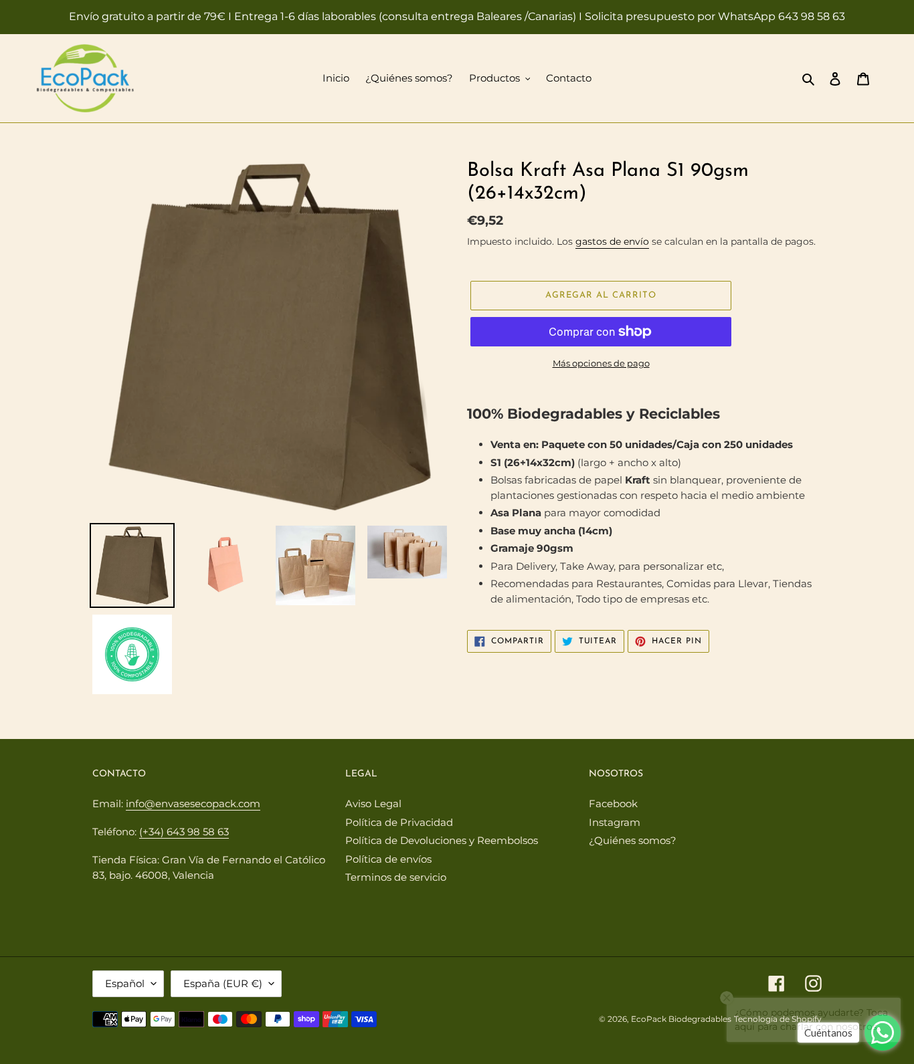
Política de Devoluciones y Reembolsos (441, 840)
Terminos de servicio (395, 877)
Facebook (613, 803)
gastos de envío (612, 241)
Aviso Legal (373, 803)
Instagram (614, 822)
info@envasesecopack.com (193, 803)
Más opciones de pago (601, 363)
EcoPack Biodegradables (681, 1019)
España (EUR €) (222, 983)
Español (125, 983)
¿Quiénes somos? (632, 840)
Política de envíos (388, 859)
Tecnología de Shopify (778, 1019)
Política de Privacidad (399, 822)
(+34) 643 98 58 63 (184, 831)
